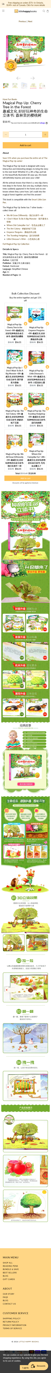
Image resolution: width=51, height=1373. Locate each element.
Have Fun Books (10, 99)
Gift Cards (9, 1279)
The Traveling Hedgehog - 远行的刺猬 (23, 235)
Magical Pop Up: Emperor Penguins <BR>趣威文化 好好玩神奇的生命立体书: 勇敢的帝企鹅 (36, 333)
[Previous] (18, 78)
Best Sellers (10, 1273)
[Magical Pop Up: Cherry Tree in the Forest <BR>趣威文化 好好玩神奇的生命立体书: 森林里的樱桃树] (25, 51)
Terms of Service (12, 1328)
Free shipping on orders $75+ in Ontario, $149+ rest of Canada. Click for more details (26, 4)
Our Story (8, 1294)
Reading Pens (10, 1266)
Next (30, 21)
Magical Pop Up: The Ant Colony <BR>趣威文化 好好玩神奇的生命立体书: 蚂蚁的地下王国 (15, 417)
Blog (5, 1276)
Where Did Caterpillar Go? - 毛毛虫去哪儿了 (26, 225)
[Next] (32, 78)
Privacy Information (14, 1325)
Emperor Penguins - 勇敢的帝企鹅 (21, 232)
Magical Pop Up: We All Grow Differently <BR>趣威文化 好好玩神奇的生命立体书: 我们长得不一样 (14, 460)
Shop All (8, 1263)
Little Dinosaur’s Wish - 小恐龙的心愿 (23, 239)
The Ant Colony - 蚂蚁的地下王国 (21, 228)
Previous (22, 21)
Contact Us (9, 1304)
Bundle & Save (11, 1269)
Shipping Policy (12, 1318)
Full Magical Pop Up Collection (16, 244)
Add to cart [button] (25, 478)
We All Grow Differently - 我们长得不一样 (25, 215)
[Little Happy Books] (25, 11)
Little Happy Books (29, 1342)
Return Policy (11, 1322)
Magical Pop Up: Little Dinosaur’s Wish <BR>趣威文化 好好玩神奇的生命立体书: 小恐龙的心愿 (36, 376)
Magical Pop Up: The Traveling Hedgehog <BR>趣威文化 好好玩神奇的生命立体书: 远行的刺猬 (36, 417)
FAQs (5, 1297)
